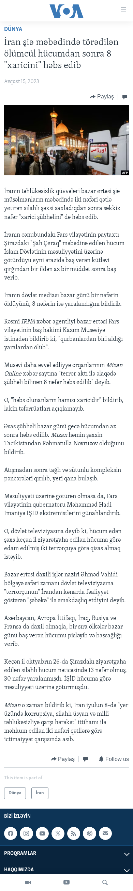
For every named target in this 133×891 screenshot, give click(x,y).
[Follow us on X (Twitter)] (57, 833)
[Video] (28, 882)
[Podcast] (89, 833)
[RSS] (73, 833)
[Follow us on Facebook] (10, 833)
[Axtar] (105, 882)
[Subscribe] (105, 833)
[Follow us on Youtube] (42, 833)
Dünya (13, 30)
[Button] (102, 96)
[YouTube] (66, 882)
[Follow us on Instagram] (26, 833)
